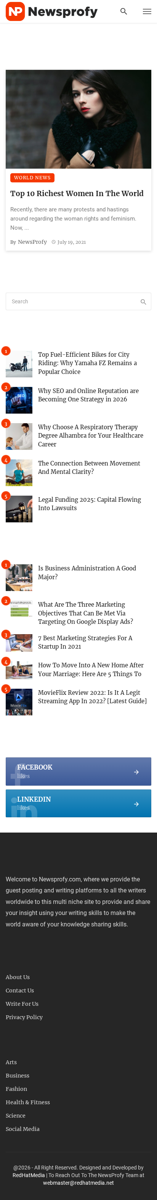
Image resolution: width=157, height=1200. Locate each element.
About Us (18, 977)
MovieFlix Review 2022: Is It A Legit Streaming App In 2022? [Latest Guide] (92, 697)
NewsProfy (32, 241)
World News (32, 177)
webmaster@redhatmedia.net (78, 1183)
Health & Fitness (28, 1102)
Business (17, 1075)
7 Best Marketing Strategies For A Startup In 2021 (85, 643)
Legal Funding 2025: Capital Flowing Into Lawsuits (89, 504)
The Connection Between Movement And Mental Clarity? (89, 468)
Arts (11, 1062)
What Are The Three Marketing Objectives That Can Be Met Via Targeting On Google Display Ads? (85, 613)
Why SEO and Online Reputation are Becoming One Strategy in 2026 (88, 395)
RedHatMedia (29, 1175)
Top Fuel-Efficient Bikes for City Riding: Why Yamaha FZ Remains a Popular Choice (87, 363)
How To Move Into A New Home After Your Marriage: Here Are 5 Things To (91, 670)
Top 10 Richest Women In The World (77, 193)
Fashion (16, 1089)
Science (16, 1115)
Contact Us (20, 990)
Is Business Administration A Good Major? (87, 573)
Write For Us (22, 1003)
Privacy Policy (24, 1017)
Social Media (23, 1129)
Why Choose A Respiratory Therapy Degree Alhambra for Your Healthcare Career (90, 436)
